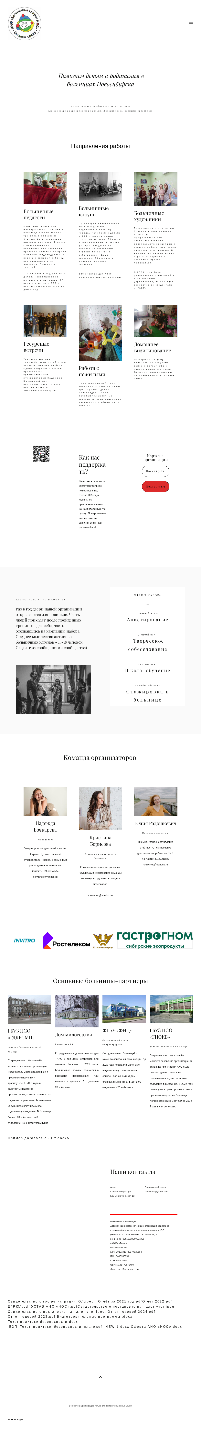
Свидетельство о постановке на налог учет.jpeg (126, 1306)
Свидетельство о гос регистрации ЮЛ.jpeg (51, 1301)
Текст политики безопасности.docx (43, 1321)
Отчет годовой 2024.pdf (131, 1311)
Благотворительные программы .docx (95, 1316)
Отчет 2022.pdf (157, 1301)
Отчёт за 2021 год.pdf (120, 1301)
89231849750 (51, 871)
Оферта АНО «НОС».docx (156, 1326)
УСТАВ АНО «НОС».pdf (54, 1306)
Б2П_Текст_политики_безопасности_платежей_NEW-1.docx (69, 1326)
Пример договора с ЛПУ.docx (37, 1138)
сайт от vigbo (16, 1420)
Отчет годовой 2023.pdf (31, 1316)
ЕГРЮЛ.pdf (19, 1306)
